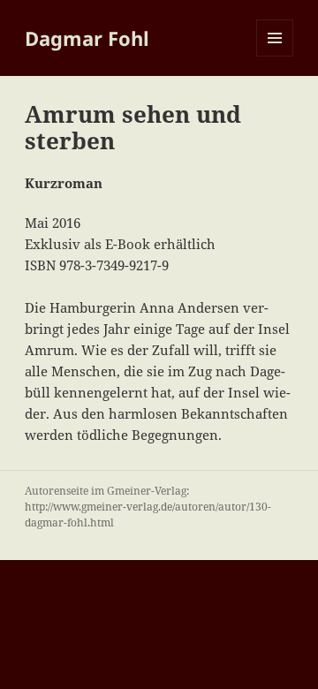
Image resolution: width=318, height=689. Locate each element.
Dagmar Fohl (87, 38)
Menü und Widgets (275, 56)
